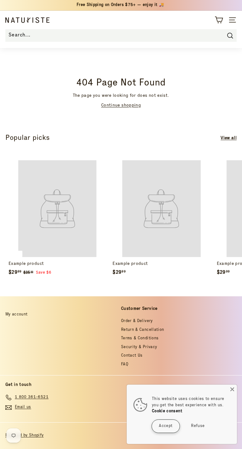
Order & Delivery (137, 321)
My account (16, 315)
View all (229, 138)
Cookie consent (167, 411)
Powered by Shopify (24, 436)
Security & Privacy (139, 347)
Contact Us (132, 356)
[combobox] (121, 35)
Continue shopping (121, 105)
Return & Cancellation (142, 330)
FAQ (124, 365)
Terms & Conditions (139, 339)
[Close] (232, 389)
